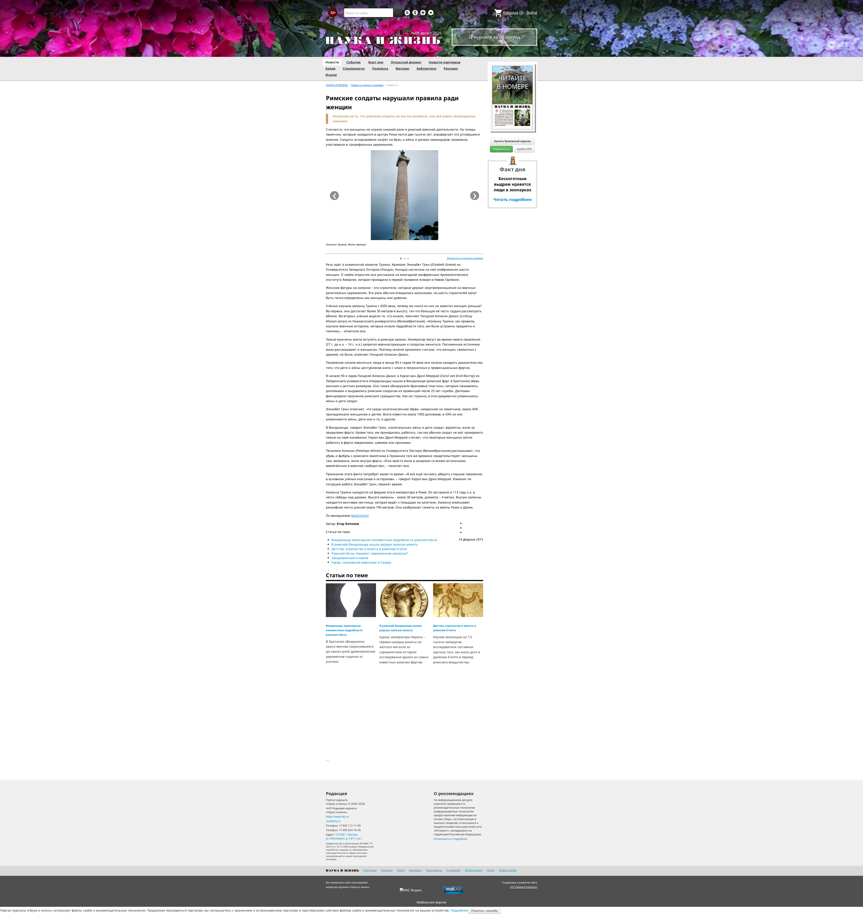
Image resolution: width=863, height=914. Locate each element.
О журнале (453, 870)
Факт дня (375, 62)
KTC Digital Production (523, 887)
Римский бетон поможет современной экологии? (369, 553)
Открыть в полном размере (465, 258)
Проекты (387, 870)
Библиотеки (426, 68)
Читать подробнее (512, 199)
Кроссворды (434, 870)
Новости (332, 62)
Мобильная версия (431, 902)
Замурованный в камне (349, 558)
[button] (401, 258)
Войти (532, 12)
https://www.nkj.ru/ (337, 816)
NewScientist (360, 515)
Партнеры (370, 870)
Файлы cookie (508, 870)
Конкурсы (415, 870)
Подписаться (501, 149)
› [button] (475, 195)
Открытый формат (406, 62)
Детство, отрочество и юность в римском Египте (369, 549)
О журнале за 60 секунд (494, 37)
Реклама (451, 68)
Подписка (380, 68)
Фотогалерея (473, 870)
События (353, 62)
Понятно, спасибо (484, 910)
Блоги (401, 870)
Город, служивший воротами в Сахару (361, 562)
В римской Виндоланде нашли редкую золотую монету (374, 544)
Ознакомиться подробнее (450, 839)
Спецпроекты (354, 68)
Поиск (491, 870)
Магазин (402, 68)
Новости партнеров (444, 62)
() (513, 12)
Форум (331, 75)
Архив (330, 68)
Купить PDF (524, 149)
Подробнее (459, 910)
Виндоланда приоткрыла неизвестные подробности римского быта (384, 540)
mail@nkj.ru (333, 821)
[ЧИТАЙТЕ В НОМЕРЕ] (512, 52)
